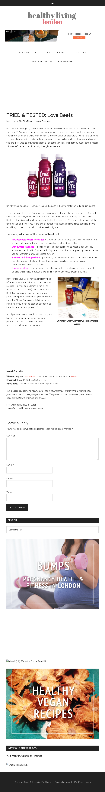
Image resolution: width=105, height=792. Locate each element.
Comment (12, 435)
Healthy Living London (52, 18)
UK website (30, 376)
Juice (19, 405)
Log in (88, 782)
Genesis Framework (63, 782)
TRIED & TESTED (29, 405)
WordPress (79, 782)
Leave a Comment (43, 121)
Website (10, 492)
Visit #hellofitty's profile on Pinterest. (24, 756)
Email (9, 478)
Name (10, 464)
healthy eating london (27, 408)
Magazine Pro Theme (41, 782)
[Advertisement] (52, 86)
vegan (40, 408)
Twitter (74, 376)
